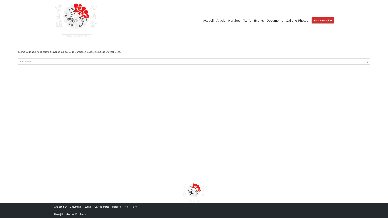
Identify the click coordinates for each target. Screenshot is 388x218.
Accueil (208, 20)
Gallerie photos (297, 20)
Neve (57, 214)
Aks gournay (60, 206)
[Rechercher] (366, 61)
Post (126, 206)
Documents (275, 20)
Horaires (234, 20)
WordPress (80, 214)
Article (221, 20)
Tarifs (247, 20)
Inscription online (323, 20)
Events (259, 20)
